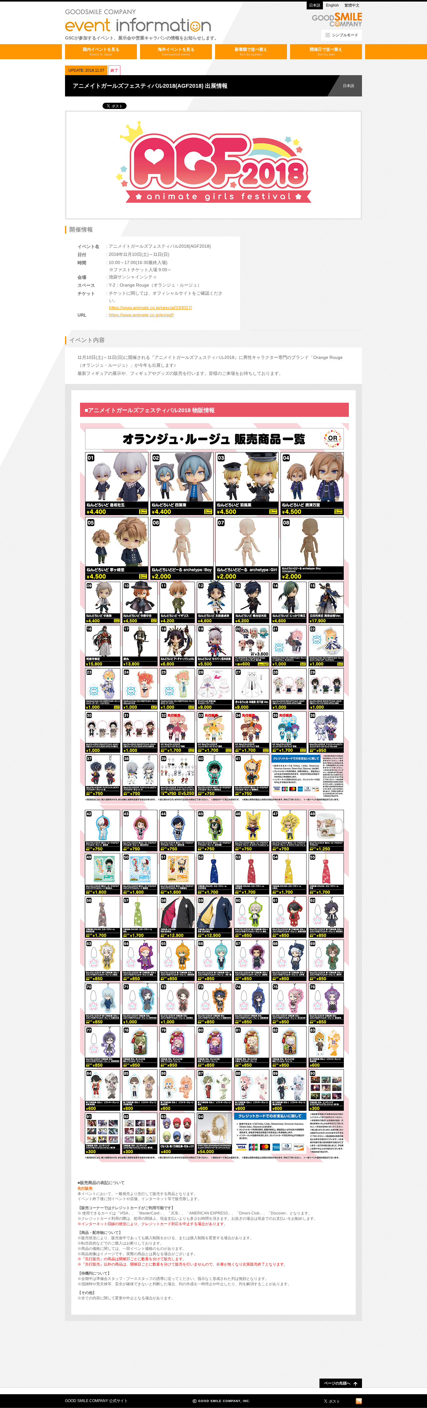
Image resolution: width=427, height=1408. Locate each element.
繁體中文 (351, 5)
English (332, 5)
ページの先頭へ (337, 1383)
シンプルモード (345, 35)
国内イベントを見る (101, 51)
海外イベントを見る (176, 51)
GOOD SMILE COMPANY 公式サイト (96, 1401)
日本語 (314, 5)
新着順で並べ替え (251, 51)
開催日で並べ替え (326, 51)
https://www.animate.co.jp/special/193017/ (150, 307)
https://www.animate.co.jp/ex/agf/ (141, 314)
